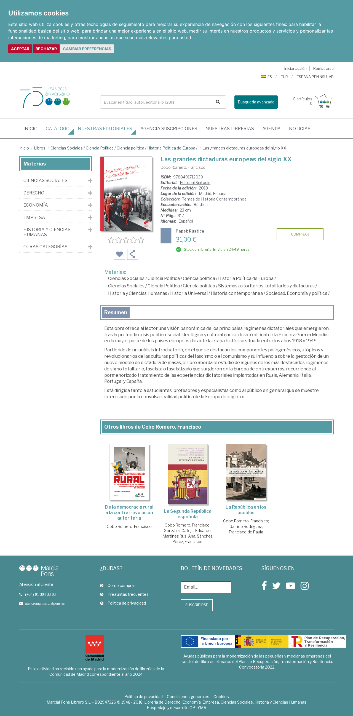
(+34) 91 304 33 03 (40, 594)
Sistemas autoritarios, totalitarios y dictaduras (266, 285)
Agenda (271, 128)
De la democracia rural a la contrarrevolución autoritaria (129, 512)
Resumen (115, 312)
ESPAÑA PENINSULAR (315, 76)
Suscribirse (196, 605)
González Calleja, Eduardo (187, 530)
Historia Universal (189, 293)
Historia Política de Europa (171, 148)
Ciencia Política (100, 148)
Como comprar (121, 585)
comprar (300, 234)
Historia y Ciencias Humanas (137, 293)
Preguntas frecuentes (128, 594)
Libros (40, 148)
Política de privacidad (127, 603)
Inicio (32, 128)
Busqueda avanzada (256, 102)
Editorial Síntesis (195, 182)
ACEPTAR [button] (20, 48)
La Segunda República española (188, 514)
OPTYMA (197, 707)
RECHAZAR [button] (46, 48)
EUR (284, 76)
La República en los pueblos (246, 509)
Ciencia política (130, 148)
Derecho (33, 193)
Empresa (34, 217)
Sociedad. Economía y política (296, 293)
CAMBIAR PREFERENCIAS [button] (87, 48)
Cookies (221, 696)
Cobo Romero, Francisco (183, 167)
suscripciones (168, 128)
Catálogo (57, 128)
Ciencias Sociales (66, 148)
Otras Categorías (45, 246)
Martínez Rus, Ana (179, 536)
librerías (229, 128)
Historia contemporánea (237, 293)
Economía (35, 205)
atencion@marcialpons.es (45, 603)
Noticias (300, 128)
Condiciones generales (188, 696)
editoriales (105, 128)
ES (270, 76)
